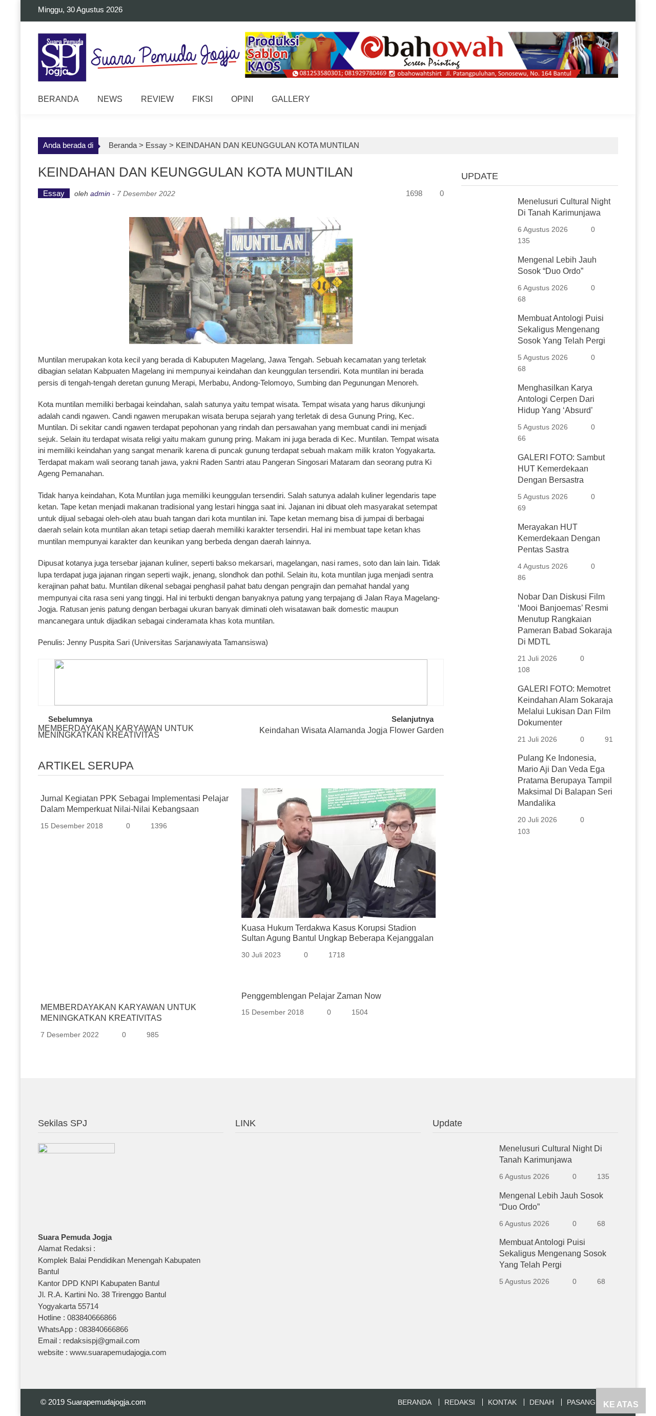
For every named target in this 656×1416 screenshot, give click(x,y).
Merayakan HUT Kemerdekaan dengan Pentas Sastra (559, 538)
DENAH (541, 1402)
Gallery (291, 99)
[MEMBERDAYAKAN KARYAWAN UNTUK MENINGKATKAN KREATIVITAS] (137, 992)
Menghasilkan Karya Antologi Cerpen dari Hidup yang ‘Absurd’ (556, 399)
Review (157, 99)
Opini (242, 99)
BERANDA (415, 1402)
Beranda (58, 99)
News (109, 99)
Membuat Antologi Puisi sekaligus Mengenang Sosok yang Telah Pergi (561, 329)
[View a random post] (602, 100)
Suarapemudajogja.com (106, 1402)
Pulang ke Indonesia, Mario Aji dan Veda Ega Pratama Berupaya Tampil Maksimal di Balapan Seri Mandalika (565, 780)
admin (100, 193)
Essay (156, 145)
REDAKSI (459, 1402)
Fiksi (202, 99)
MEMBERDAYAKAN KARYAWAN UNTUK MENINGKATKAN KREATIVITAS (116, 732)
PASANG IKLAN (592, 1402)
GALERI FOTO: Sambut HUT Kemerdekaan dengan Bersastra (561, 468)
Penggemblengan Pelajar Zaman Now (311, 996)
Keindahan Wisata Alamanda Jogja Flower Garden (351, 731)
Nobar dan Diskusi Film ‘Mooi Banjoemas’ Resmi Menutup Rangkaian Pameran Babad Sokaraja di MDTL (565, 619)
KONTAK (502, 1402)
